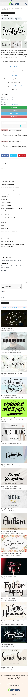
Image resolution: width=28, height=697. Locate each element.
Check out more (14, 110)
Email (2, 297)
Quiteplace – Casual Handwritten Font (11, 373)
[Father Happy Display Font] (14, 588)
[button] (26, 4)
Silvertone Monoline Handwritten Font (11, 553)
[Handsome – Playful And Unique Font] (14, 341)
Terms (1, 683)
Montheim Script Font (7, 644)
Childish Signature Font (7, 328)
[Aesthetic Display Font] (14, 432)
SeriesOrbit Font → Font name (11, 231)
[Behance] (13, 694)
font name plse (8, 202)
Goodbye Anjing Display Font (9, 576)
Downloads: (5, 99)
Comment (4, 270)
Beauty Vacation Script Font (9, 395)
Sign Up (8, 0)
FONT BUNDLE (14, 75)
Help (5, 222)
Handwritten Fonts (18, 8)
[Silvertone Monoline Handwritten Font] (14, 543)
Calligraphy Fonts (5, 375)
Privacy (6, 683)
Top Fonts (17, 685)
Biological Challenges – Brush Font (10, 418)
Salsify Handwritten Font (6, 170)
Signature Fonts (10, 330)
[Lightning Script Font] (14, 454)
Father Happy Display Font (8, 598)
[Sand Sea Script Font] (14, 657)
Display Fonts (4, 352)
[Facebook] (15, 694)
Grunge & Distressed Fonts (12, 419)
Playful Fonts (22, 419)
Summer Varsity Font (9, 184)
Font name (7, 228)
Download (14, 107)
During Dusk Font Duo (7, 509)
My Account (14, 0)
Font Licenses (16, 683)
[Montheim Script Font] (14, 634)
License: (4, 104)
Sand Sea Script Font (7, 667)
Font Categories (9, 8)
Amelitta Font (4, 164)
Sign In (2, 0)
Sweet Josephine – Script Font (9, 486)
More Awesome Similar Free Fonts (14, 307)
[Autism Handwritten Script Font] (14, 521)
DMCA (10, 683)
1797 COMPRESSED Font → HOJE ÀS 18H (12, 234)
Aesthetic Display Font (7, 441)
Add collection (14, 113)
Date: (3, 97)
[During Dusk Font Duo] (14, 499)
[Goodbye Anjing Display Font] (14, 566)
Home (3, 8)
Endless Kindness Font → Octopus (12, 187)
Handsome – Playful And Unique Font (11, 351)
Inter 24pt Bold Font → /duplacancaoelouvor (14, 241)
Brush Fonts (3, 419)
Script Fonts (12, 12)
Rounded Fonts (12, 488)
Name (3, 291)
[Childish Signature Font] (14, 318)
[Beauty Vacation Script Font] (14, 385)
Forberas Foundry (15, 102)
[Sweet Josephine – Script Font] (14, 476)
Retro (6, 199)
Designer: (4, 102)
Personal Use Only (15, 104)
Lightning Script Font (7, 464)
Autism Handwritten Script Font (10, 531)
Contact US (11, 685)
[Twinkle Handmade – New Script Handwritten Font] (14, 611)
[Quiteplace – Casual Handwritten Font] (14, 363)
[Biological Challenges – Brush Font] (14, 408)
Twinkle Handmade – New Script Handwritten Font (13, 621)
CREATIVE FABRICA (14, 66)
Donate (15, 116)
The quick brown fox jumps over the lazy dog (14, 135)
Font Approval (24, 683)
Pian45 (2, 184)
